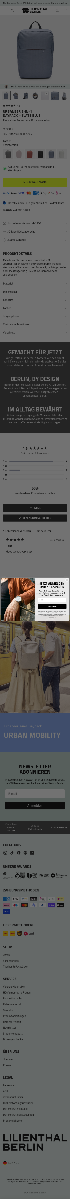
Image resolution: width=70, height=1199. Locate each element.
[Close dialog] (66, 580)
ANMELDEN (52, 606)
